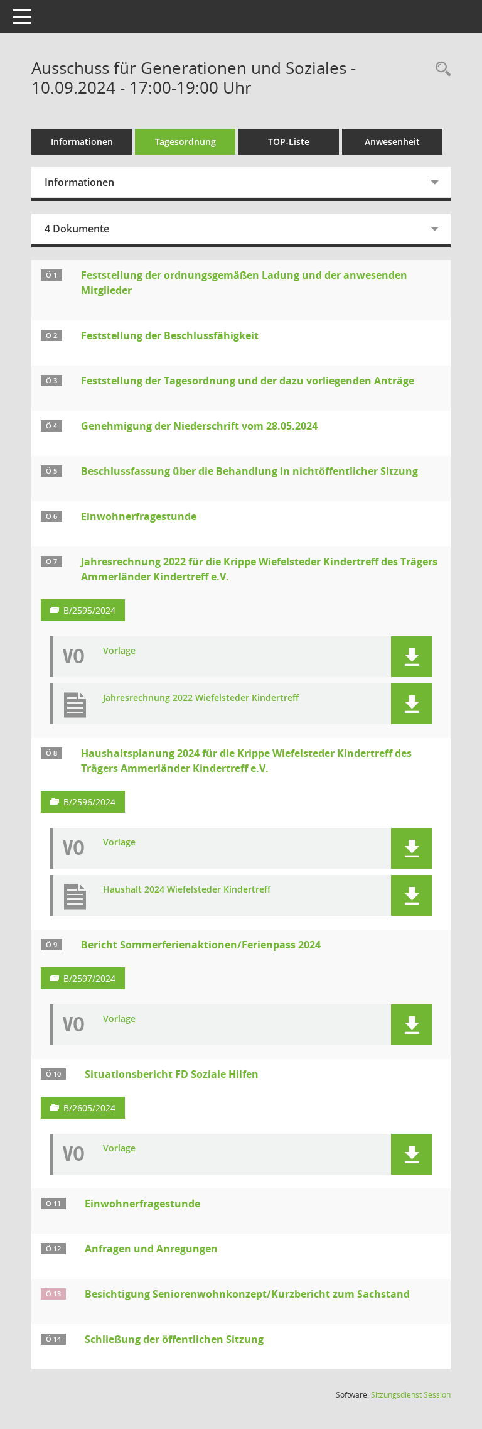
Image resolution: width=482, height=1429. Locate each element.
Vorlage (119, 651)
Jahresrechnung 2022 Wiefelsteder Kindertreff (201, 698)
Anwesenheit (392, 142)
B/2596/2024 (89, 802)
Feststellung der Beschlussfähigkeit (170, 335)
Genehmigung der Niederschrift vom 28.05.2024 (199, 426)
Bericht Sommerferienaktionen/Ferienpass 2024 (201, 945)
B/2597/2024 (89, 978)
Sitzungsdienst (411, 1394)
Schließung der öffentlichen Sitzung (174, 1339)
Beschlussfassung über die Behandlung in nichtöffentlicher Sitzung (249, 471)
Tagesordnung (185, 142)
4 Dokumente (77, 229)
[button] (411, 656)
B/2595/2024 (89, 610)
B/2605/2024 (89, 1108)
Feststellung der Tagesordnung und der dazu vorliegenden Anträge (247, 381)
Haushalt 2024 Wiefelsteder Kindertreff (186, 889)
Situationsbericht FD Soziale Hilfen (172, 1074)
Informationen (82, 142)
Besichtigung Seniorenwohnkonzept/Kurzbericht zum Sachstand (247, 1294)
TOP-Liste (288, 142)
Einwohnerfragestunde (138, 516)
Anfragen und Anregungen (151, 1249)
